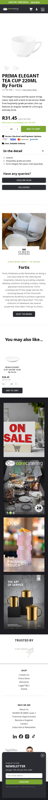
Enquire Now (24, 180)
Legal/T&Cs (24, 685)
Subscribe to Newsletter (24, 727)
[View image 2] (15, 67)
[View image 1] (6, 67)
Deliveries (24, 187)
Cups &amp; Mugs (29, 90)
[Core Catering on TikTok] (33, 736)
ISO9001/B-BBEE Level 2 (24, 713)
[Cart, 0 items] (31, 9)
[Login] (36, 9)
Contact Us (24, 674)
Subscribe (24, 782)
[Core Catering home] (11, 9)
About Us (24, 709)
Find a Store (24, 678)
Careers (24, 723)
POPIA (24, 689)
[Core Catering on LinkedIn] (14, 736)
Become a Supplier (24, 720)
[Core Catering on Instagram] (27, 736)
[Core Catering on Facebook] (21, 736)
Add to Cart (33, 129)
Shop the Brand (24, 314)
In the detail (12, 151)
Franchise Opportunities (24, 716)
